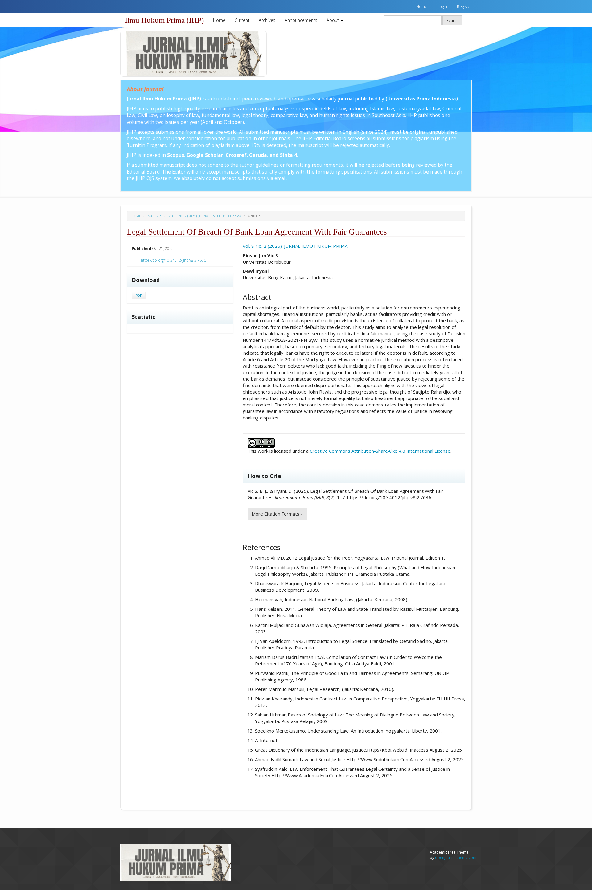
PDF (139, 295)
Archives (267, 20)
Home (421, 6)
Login (442, 6)
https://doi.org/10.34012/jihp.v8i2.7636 (173, 260)
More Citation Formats (276, 514)
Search (452, 20)
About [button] (333, 20)
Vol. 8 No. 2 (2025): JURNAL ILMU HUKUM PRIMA (205, 216)
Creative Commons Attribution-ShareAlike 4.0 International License (380, 451)
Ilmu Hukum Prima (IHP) (164, 20)
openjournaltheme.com (455, 857)
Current (242, 20)
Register (464, 6)
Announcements (301, 20)
